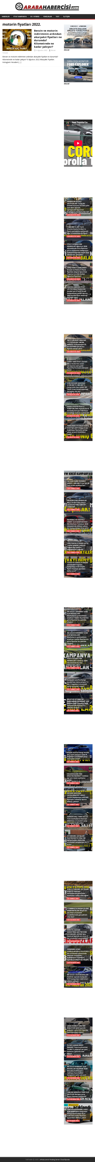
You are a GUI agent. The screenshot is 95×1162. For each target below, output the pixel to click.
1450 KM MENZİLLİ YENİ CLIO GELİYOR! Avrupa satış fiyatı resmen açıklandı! (78, 1094)
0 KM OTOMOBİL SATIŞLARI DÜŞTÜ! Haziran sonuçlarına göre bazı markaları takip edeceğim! (78, 892)
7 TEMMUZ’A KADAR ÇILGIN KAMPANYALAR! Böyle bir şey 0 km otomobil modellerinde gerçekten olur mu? (78, 912)
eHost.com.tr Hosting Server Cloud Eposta (55, 1160)
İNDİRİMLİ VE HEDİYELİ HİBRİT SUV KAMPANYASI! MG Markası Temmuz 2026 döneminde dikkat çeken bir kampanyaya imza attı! (78, 524)
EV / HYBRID (34, 16)
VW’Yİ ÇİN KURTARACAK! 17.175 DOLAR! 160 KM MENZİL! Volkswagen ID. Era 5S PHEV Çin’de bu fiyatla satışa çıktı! (77, 344)
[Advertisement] (78, 102)
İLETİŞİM (66, 16)
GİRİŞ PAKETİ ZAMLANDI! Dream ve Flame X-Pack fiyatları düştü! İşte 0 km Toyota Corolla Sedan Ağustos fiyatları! (77, 272)
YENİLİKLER (47, 16)
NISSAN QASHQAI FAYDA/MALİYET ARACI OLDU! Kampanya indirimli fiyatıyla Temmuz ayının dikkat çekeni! (77, 797)
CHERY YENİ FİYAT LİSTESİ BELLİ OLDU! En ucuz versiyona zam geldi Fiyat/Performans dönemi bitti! (77, 366)
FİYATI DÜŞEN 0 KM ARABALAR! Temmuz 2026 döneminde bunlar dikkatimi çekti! (77, 661)
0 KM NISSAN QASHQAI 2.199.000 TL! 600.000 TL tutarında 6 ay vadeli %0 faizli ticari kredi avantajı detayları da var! (77, 387)
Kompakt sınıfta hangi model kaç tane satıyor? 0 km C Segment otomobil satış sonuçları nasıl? (77, 683)
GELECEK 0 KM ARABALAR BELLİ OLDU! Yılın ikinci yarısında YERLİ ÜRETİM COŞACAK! (77, 503)
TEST (57, 16)
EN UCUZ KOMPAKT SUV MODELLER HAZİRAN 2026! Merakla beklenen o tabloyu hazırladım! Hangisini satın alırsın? (77, 1070)
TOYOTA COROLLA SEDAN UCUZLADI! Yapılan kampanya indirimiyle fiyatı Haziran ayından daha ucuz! (77, 566)
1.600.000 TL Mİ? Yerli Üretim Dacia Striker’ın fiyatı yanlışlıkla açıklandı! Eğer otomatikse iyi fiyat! (77, 230)
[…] (20, 62)
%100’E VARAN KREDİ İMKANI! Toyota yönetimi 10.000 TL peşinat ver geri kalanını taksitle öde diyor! (77, 1049)
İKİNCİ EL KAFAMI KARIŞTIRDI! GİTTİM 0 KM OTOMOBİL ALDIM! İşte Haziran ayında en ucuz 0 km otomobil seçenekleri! (77, 934)
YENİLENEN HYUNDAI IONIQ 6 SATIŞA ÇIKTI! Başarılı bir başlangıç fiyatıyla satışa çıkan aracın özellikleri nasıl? (78, 430)
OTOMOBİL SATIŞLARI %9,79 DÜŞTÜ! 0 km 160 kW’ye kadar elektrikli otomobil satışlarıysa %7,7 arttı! (78, 840)
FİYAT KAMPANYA (20, 16)
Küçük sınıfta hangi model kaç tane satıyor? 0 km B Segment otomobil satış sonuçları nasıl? (78, 755)
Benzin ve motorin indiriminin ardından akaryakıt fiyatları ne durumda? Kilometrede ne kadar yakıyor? (48, 38)
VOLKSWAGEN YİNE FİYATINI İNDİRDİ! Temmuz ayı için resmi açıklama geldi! (77, 777)
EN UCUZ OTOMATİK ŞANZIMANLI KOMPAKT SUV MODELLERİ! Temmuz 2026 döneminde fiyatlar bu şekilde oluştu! (78, 703)
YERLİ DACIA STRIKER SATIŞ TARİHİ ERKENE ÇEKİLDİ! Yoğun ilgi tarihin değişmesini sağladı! (77, 546)
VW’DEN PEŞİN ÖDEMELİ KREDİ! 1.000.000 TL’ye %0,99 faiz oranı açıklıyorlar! (78, 483)
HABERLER (6, 16)
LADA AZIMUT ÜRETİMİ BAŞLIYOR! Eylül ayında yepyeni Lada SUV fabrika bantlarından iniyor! (77, 1029)
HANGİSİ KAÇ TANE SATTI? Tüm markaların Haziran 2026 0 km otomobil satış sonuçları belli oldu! (77, 819)
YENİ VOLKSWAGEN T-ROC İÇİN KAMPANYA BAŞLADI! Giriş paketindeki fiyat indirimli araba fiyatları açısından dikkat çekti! (77, 1113)
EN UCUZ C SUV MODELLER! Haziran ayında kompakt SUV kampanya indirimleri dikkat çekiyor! (77, 978)
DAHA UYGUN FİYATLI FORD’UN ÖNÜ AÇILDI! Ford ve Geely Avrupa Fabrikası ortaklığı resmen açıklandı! (78, 409)
